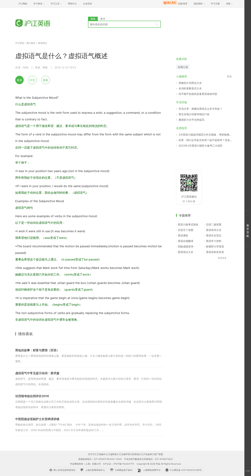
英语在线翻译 (185, 240)
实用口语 (183, 67)
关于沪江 (92, 454)
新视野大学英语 (215, 246)
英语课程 (183, 235)
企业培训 (87, 3)
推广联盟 (158, 454)
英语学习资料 (213, 240)
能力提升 (31, 43)
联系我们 (136, 454)
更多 (229, 76)
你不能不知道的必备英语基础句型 (198, 93)
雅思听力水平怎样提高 (191, 119)
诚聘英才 (114, 454)
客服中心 (103, 454)
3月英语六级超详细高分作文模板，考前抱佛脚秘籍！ (205, 134)
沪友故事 (147, 454)
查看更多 (222, 258)
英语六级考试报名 (188, 224)
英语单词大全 (213, 229)
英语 (45, 80)
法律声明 (125, 454)
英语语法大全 (185, 251)
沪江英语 (19, 43)
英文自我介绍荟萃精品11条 (194, 114)
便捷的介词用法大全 (190, 82)
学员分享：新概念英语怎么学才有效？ (200, 108)
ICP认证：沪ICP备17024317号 (118, 463)
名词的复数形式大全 (190, 88)
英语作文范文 (213, 235)
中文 (32, 80)
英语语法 (42, 43)
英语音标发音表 (215, 251)
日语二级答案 (213, 224)
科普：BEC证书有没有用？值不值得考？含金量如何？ (205, 140)
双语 (19, 80)
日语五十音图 (185, 229)
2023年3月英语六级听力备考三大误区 (201, 145)
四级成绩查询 (185, 246)
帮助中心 (72, 3)
